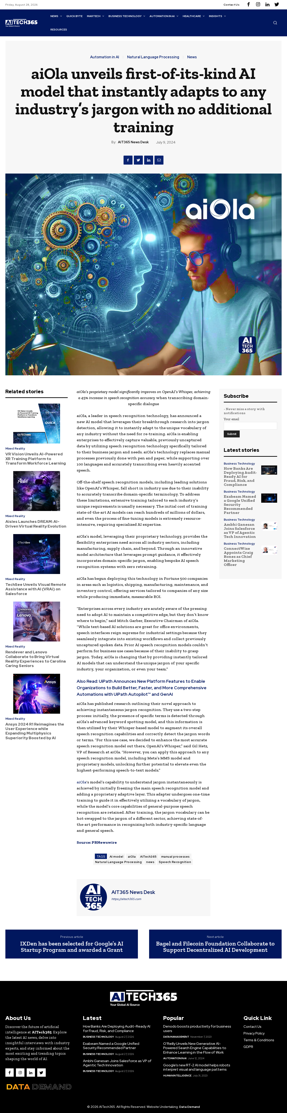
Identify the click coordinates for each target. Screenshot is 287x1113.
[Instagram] (258, 4)
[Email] (158, 160)
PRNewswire (104, 842)
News (192, 57)
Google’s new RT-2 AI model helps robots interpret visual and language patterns (196, 1067)
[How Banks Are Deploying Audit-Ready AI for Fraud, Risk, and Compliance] (269, 470)
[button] (275, 23)
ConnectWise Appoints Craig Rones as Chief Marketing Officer (238, 556)
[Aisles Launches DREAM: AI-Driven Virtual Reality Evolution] (36, 491)
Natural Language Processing (153, 57)
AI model (116, 857)
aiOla (81, 782)
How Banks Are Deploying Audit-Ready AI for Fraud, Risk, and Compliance (240, 476)
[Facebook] (248, 4)
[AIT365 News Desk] (93, 897)
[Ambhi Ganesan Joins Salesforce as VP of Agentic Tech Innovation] (269, 526)
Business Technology (239, 463)
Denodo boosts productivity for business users (197, 1028)
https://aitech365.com (126, 899)
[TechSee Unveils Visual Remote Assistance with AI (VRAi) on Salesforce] (36, 554)
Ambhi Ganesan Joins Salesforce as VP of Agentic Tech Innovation (240, 530)
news (150, 862)
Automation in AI (104, 57)
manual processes (175, 857)
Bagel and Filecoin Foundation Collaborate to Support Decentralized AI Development (215, 947)
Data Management (176, 1037)
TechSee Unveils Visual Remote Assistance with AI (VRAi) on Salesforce (35, 589)
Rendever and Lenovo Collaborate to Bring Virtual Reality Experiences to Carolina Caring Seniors (35, 659)
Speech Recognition (175, 862)
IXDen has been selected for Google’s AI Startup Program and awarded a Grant (71, 947)
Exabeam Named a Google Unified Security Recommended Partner (240, 504)
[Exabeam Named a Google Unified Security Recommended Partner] (269, 498)
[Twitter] (277, 4)
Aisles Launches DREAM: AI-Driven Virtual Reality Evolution (35, 523)
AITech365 (148, 857)
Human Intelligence (177, 1075)
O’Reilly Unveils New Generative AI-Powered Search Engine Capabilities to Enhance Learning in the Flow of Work (194, 1047)
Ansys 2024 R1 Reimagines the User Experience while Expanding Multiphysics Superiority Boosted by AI (34, 731)
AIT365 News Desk (133, 142)
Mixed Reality (15, 448)
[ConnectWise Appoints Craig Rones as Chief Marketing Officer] (269, 550)
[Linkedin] (267, 4)
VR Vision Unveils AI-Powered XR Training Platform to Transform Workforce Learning (35, 459)
